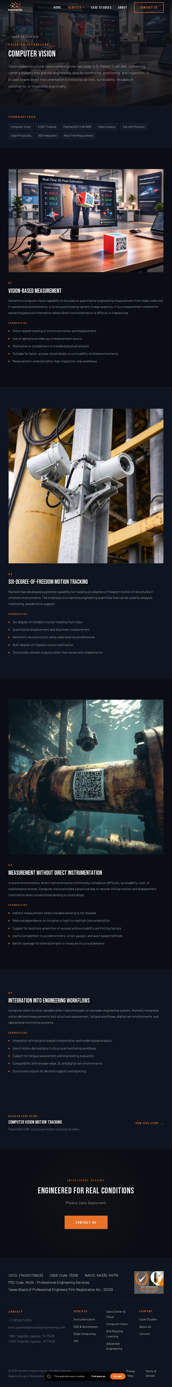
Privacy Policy (130, 1373)
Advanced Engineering (114, 1346)
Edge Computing (84, 1333)
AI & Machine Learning (114, 1333)
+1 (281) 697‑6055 (20, 1320)
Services (75, 7)
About (123, 7)
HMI (76, 1341)
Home (57, 7)
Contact (144, 1333)
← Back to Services (23, 36)
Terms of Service (151, 1373)
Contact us (86, 1222)
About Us (145, 1326)
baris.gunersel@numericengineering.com (36, 1327)
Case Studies (101, 7)
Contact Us (149, 7)
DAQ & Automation (86, 1326)
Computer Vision (117, 1324)
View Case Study (150, 1123)
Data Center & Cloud (115, 1314)
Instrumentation (84, 1319)
